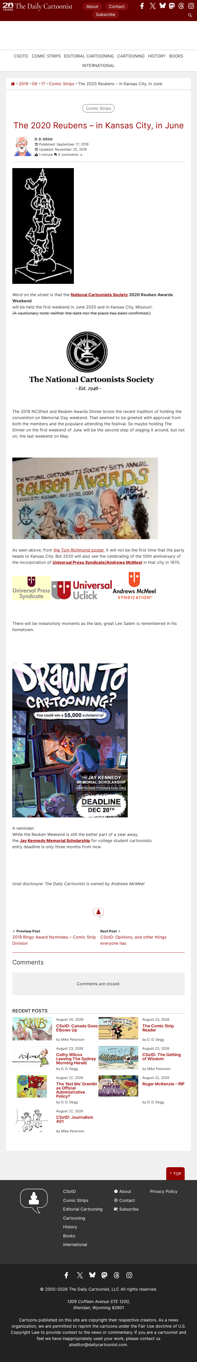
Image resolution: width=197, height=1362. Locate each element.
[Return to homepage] (35, 1222)
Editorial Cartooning (89, 56)
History (157, 56)
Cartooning (131, 56)
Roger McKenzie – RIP (163, 1084)
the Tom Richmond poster (79, 550)
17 (43, 83)
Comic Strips (46, 56)
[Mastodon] (172, 6)
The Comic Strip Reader (158, 1028)
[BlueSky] (163, 6)
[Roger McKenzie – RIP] (118, 1087)
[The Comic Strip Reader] (118, 1029)
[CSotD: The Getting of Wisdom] (118, 1058)
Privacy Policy (164, 1191)
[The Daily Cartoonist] (38, 7)
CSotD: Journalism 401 (74, 1119)
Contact (117, 6)
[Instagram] (191, 6)
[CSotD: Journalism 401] (32, 1121)
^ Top (175, 1173)
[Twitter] (153, 6)
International (98, 65)
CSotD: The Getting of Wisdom (161, 1056)
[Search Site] (191, 15)
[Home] (13, 84)
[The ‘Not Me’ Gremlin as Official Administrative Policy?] (32, 1087)
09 (34, 83)
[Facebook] (143, 6)
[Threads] (182, 6)
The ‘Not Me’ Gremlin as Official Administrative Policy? (76, 1090)
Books (176, 56)
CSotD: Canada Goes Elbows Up (77, 1028)
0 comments (69, 154)
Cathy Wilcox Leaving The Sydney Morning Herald (76, 1058)
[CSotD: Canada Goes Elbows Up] (32, 1029)
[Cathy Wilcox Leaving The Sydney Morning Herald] (32, 1058)
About (92, 6)
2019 (23, 83)
